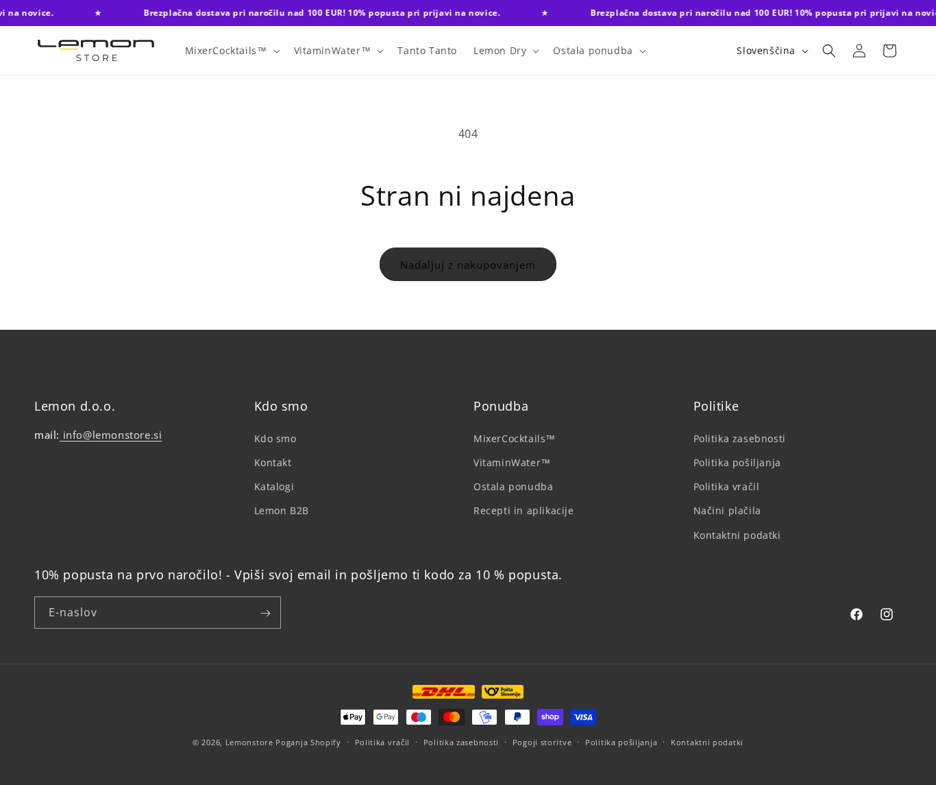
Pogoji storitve (542, 741)
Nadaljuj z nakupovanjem (468, 264)
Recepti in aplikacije (523, 510)
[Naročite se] (265, 613)
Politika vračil (726, 486)
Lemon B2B (281, 510)
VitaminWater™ (512, 461)
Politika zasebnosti (739, 437)
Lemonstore (249, 742)
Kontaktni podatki (737, 534)
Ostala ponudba (513, 486)
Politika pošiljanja (737, 461)
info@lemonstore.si (111, 434)
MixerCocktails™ (514, 437)
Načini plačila (727, 510)
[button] (231, 50)
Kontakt (273, 461)
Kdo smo (275, 437)
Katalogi (274, 486)
